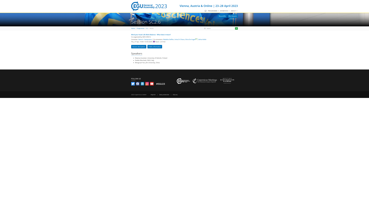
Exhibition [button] (224, 11)
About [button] (233, 11)
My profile (222, 16)
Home (133, 28)
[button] (205, 28)
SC (147, 28)
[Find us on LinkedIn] (142, 84)
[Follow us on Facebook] (138, 84)
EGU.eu (175, 95)
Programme (140, 28)
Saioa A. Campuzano (145, 39)
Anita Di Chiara (179, 39)
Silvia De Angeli (191, 39)
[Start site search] (236, 28)
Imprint (153, 95)
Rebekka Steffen (168, 39)
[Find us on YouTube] (152, 84)
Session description (138, 47)
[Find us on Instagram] (147, 84)
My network (233, 16)
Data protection (164, 95)
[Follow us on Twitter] (133, 84)
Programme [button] (213, 11)
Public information (155, 47)
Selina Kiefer (202, 39)
